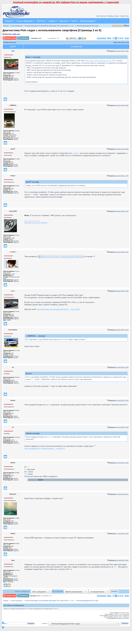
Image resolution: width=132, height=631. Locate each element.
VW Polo (40, 20)
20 (14, 164)
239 (15, 318)
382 (15, 281)
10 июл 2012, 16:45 (118, 105)
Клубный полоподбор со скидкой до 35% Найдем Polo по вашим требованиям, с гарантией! (66, 2)
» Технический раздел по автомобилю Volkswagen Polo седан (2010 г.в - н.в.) (49, 26)
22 (14, 522)
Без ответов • (101, 16)
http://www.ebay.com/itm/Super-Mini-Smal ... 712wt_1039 (58, 309)
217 (15, 356)
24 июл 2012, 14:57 (118, 252)
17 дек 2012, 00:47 (119, 494)
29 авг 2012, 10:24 (119, 329)
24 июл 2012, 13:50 (118, 175)
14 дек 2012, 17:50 (119, 462)
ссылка (75, 153)
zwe (18, 34)
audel (14, 34)
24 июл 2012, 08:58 (118, 149)
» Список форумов (16, 26)
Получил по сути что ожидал (35, 223)
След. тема (125, 42)
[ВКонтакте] (79, 38)
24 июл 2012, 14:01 (118, 211)
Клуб (73, 20)
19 (14, 523)
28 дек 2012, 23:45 (119, 560)
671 (15, 241)
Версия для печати (9, 42)
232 (15, 317)
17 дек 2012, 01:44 (119, 533)
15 (14, 78)
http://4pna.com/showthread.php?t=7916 (100, 61)
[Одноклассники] (85, 38)
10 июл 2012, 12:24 (118, 51)
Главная (9, 20)
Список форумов (24, 20)
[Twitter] (82, 38)
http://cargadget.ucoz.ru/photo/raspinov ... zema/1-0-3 (44, 448)
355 (15, 242)
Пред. (109, 38)
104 (15, 279)
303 (15, 383)
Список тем (124, 16)
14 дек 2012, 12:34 (119, 400)
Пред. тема (117, 42)
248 (15, 80)
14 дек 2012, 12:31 (119, 367)
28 (14, 191)
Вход (126, 25)
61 (14, 578)
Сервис (52, 20)
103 (15, 137)
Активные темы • (113, 16)
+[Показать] (32, 480)
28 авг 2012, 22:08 (119, 291)
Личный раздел (87, 20)
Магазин (64, 20)
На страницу (101, 38)
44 (14, 381)
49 (14, 139)
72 (14, 357)
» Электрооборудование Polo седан (86, 26)
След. (127, 38)
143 (15, 193)
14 (14, 166)
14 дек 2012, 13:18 (119, 427)
